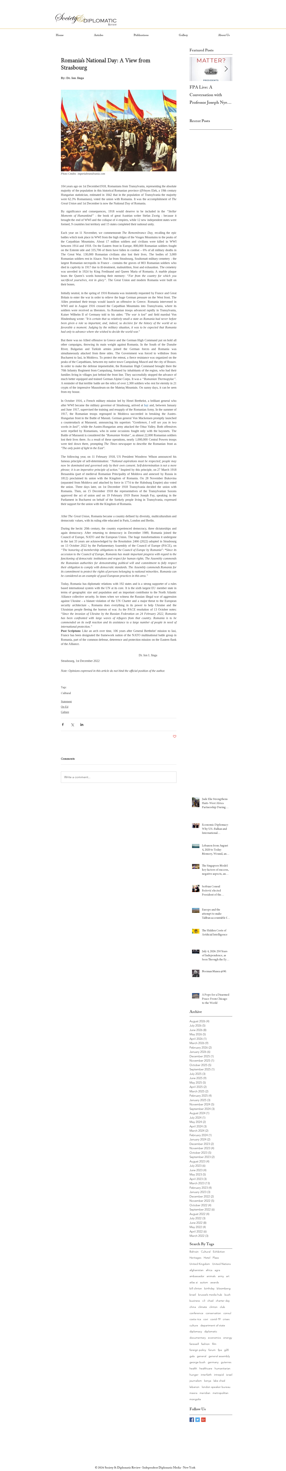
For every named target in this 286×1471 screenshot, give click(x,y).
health (193, 1368)
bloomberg (224, 1288)
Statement (66, 701)
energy (227, 1337)
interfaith (206, 1374)
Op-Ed (64, 706)
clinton (213, 1307)
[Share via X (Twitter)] (72, 724)
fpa (220, 1350)
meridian (205, 1393)
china (192, 1307)
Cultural (66, 693)
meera (193, 1393)
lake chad (219, 1380)
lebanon (194, 1387)
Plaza (216, 1257)
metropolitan (220, 1393)
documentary (197, 1337)
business (194, 1300)
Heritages (195, 1257)
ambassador (196, 1276)
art (227, 1276)
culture (193, 1325)
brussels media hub (210, 1294)
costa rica (195, 1319)
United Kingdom (199, 1264)
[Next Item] (226, 69)
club (222, 1307)
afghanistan (196, 1270)
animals (211, 1276)
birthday (209, 1288)
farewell (194, 1344)
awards (214, 1282)
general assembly (219, 1356)
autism (204, 1282)
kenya (207, 1380)
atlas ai (193, 1282)
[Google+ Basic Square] (203, 1419)
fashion (205, 1344)
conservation (213, 1313)
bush (228, 1294)
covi (205, 1319)
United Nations (221, 1264)
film (214, 1344)
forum (212, 1350)
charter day (223, 1300)
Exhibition (219, 1251)
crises (226, 1319)
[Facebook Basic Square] (191, 1419)
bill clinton (195, 1288)
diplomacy (195, 1331)
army (221, 1276)
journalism (195, 1380)
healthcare (205, 1368)
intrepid (219, 1374)
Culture (65, 712)
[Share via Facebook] (63, 724)
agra (217, 1270)
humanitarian (222, 1368)
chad (210, 1300)
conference (196, 1313)
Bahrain (194, 1251)
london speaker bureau (216, 1387)
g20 (226, 1350)
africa (209, 1270)
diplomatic (210, 1331)
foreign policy (197, 1350)
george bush (197, 1362)
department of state (212, 1325)
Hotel (207, 1257)
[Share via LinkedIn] (82, 724)
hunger (193, 1374)
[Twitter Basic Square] (197, 1419)
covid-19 (215, 1319)
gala (192, 1356)
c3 (203, 1300)
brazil (192, 1294)
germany (213, 1362)
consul (227, 1313)
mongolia (195, 1399)
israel (229, 1374)
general (201, 1356)
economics (214, 1337)
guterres (226, 1362)
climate (202, 1307)
